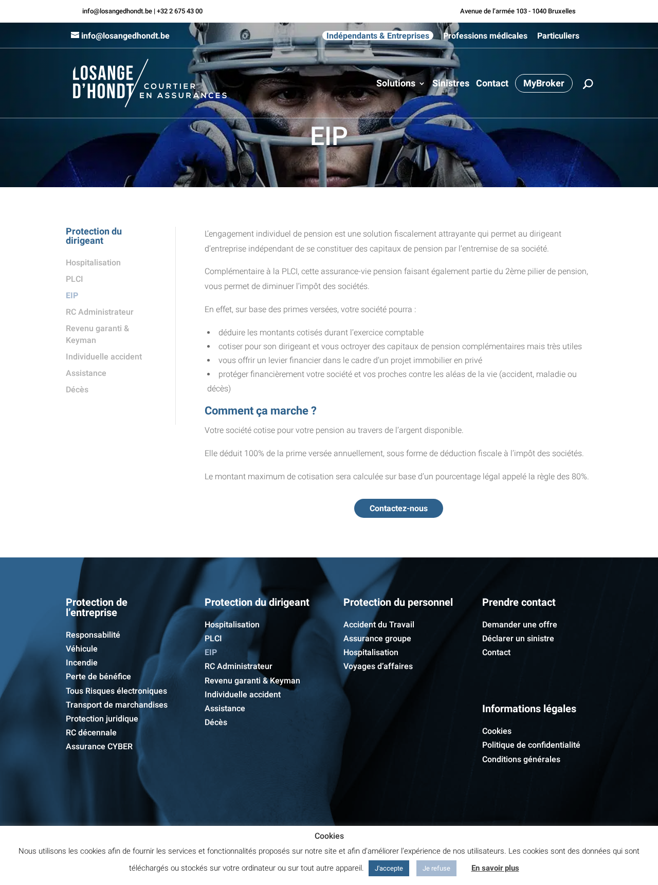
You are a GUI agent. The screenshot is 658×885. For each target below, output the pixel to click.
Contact (492, 84)
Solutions (395, 84)
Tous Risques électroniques (116, 691)
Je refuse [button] (436, 868)
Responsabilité (93, 635)
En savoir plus (495, 868)
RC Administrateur (100, 312)
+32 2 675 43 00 (180, 11)
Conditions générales (521, 759)
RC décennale (91, 732)
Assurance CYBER (99, 746)
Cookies (496, 731)
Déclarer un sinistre (518, 638)
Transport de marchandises (117, 705)
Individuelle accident (104, 357)
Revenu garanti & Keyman (252, 680)
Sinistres (450, 84)
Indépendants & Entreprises (377, 35)
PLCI (74, 279)
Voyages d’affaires (378, 666)
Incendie (82, 662)
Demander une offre (519, 624)
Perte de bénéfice (98, 676)
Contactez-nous (399, 508)
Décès (77, 389)
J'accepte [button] (389, 868)
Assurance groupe (377, 638)
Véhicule (82, 649)
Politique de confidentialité (531, 745)
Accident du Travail (378, 624)
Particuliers (558, 36)
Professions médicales (485, 36)
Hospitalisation (93, 262)
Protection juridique (102, 719)
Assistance (86, 373)
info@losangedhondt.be (117, 11)
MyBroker (543, 83)
